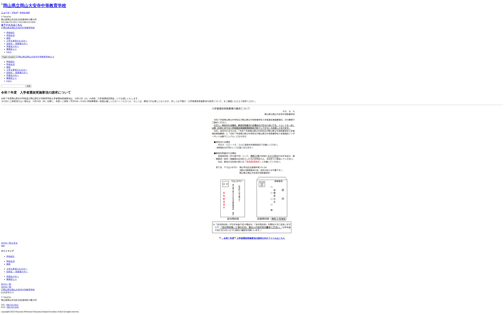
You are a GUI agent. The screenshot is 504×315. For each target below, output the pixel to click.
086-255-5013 (12, 305)
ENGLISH (25, 13)
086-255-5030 (13, 307)
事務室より (11, 49)
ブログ (15, 13)
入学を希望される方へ (16, 41)
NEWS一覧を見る (9, 243)
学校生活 (10, 35)
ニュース (5, 13)
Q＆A (9, 52)
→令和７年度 (228, 238)
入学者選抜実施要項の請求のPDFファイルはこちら (261, 238)
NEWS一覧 (6, 287)
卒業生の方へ (12, 46)
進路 (8, 38)
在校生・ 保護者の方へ (17, 44)
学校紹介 (10, 33)
